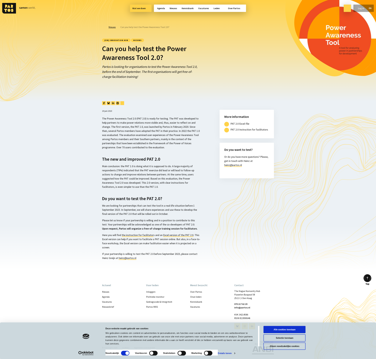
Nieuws (173, 8)
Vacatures (203, 8)
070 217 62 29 (240, 304)
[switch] (153, 353)
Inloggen (150, 291)
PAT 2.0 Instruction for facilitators (249, 129)
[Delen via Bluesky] (108, 103)
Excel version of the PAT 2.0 (178, 235)
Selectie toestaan (284, 338)
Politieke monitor (155, 296)
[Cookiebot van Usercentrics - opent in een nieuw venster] (86, 353)
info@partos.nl (242, 307)
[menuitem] (141, 8)
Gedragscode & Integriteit (159, 301)
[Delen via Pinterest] (118, 103)
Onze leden (196, 296)
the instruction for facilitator (137, 235)
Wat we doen (139, 8)
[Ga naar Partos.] (103, 27)
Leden (217, 8)
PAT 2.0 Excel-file (239, 123)
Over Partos (234, 8)
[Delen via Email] (122, 103)
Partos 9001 (152, 306)
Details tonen (224, 353)
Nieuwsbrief (108, 306)
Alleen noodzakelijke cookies (284, 346)
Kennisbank (188, 8)
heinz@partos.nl (127, 258)
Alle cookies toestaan (285, 329)
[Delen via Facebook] (104, 103)
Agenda (161, 8)
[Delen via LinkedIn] (113, 103)
